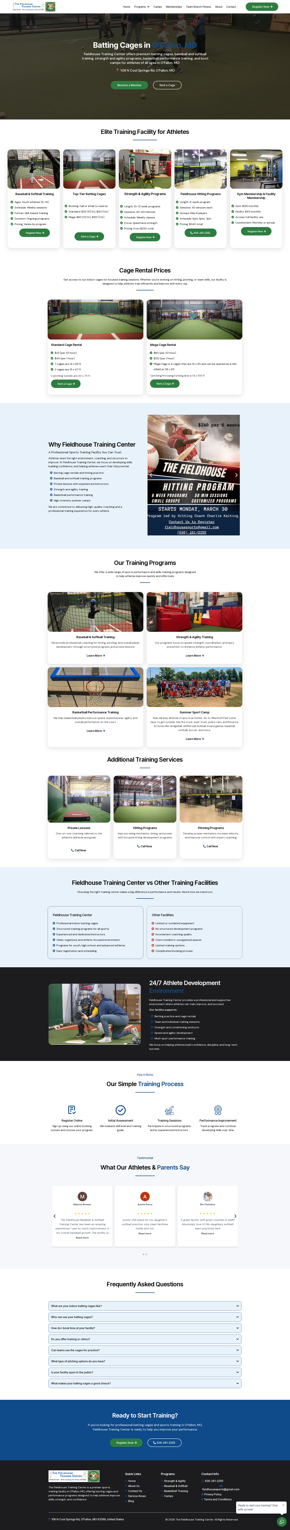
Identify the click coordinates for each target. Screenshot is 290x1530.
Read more (82, 1237)
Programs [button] (140, 6)
